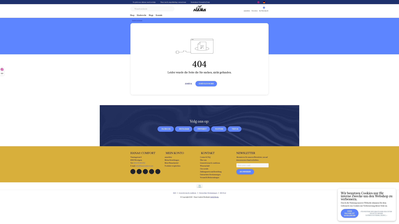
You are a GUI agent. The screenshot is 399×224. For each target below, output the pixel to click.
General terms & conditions (187, 193)
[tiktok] (157, 171)
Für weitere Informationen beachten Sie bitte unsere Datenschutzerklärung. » (376, 213)
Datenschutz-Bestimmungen (208, 193)
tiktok (235, 129)
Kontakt (159, 15)
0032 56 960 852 (139, 163)
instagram (184, 129)
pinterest (202, 129)
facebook (166, 129)
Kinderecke (141, 15)
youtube (219, 129)
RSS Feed (223, 193)
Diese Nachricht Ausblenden (349, 213)
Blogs (151, 15)
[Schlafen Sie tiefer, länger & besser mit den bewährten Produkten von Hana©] (199, 9)
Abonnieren (245, 172)
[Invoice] (199, 186)
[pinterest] (145, 171)
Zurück (188, 84)
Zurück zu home (206, 84)
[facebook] (132, 171)
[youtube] (151, 171)
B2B (174, 193)
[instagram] (139, 171)
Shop (132, 15)
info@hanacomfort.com (144, 166)
